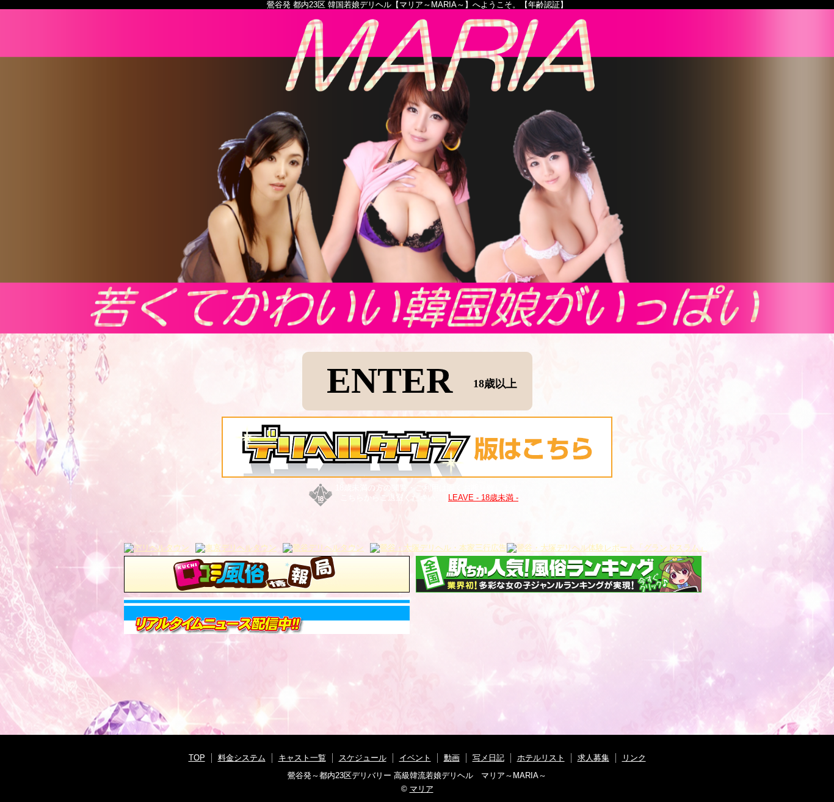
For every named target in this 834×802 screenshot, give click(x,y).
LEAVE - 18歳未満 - (483, 497)
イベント (415, 757)
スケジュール (362, 757)
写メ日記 (488, 757)
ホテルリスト (541, 757)
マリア (421, 788)
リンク (634, 757)
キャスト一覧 (302, 757)
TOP (197, 757)
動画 (452, 757)
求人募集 (593, 757)
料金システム (242, 757)
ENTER (422, 380)
